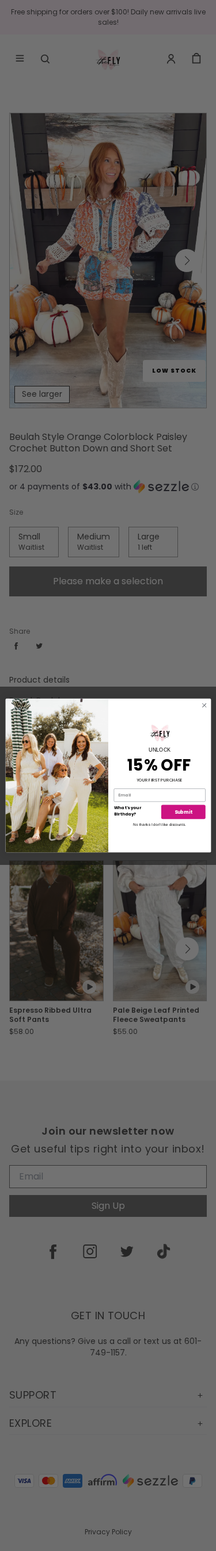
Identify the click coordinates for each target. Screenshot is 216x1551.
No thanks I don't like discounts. (159, 831)
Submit (183, 818)
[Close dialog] (204, 705)
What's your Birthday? (127, 804)
